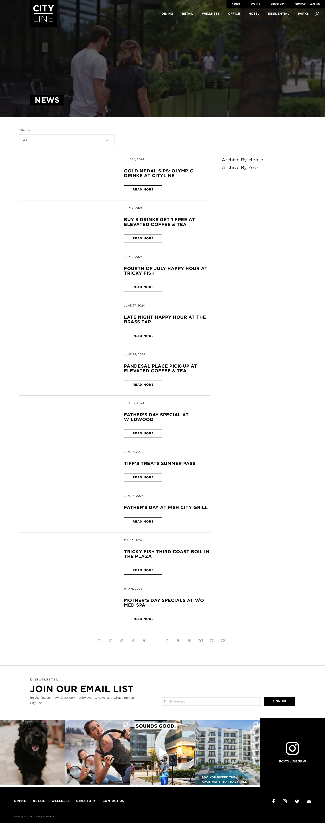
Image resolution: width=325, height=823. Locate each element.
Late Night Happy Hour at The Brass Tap (165, 319)
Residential (278, 13)
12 (222, 640)
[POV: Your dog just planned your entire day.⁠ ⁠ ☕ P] (32, 752)
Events (255, 3)
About (236, 3)
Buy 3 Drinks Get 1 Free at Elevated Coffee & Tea (159, 222)
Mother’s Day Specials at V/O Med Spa (164, 603)
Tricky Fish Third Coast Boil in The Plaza (166, 554)
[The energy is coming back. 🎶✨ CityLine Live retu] (162, 752)
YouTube (309, 801)
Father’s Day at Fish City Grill (166, 507)
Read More (143, 189)
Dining (167, 13)
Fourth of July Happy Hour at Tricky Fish (165, 271)
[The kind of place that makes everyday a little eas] (227, 752)
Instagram (285, 801)
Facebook (273, 801)
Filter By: (25, 130)
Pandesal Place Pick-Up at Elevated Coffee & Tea (160, 368)
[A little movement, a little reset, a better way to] (97, 752)
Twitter (297, 801)
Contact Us (113, 801)
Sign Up (279, 701)
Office (234, 13)
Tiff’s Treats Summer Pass (159, 463)
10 (200, 640)
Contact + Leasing (307, 3)
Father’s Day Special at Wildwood (156, 417)
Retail (187, 13)
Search (317, 14)
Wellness (210, 13)
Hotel (254, 13)
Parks (303, 13)
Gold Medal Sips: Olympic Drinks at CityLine (158, 173)
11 (211, 640)
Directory (278, 3)
